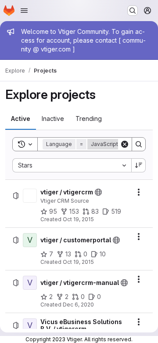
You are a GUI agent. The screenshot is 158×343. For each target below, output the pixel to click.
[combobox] (71, 165)
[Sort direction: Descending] (139, 165)
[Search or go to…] (132, 10)
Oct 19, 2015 (78, 219)
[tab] (20, 119)
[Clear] (124, 144)
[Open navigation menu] (24, 11)
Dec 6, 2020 (78, 304)
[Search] (139, 144)
